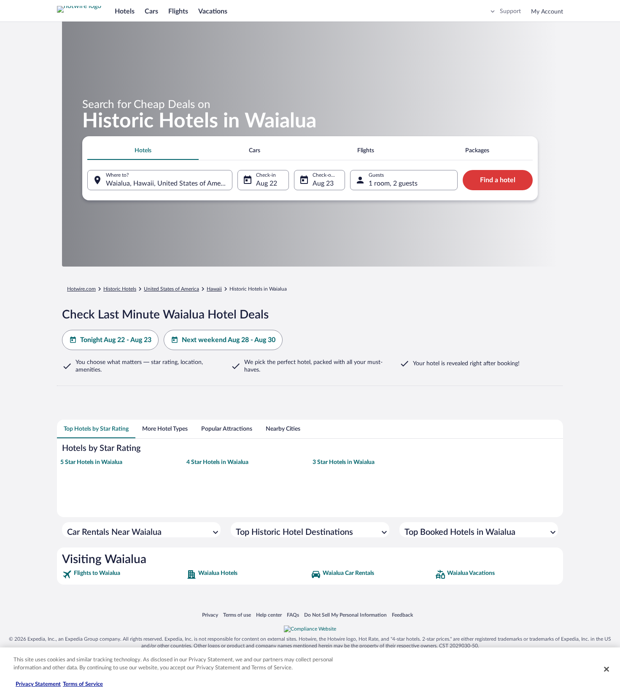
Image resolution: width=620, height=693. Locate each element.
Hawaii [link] (214, 288)
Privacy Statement (38, 684)
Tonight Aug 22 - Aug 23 (115, 340)
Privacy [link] (210, 614)
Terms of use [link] (237, 614)
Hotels (125, 11)
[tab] (143, 150)
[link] (123, 574)
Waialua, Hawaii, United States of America (169, 183)
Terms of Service (83, 684)
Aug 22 (266, 183)
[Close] (606, 669)
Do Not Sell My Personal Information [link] (345, 614)
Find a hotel (497, 180)
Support (510, 11)
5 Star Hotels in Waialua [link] (91, 462)
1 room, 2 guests (393, 183)
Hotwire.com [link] (81, 288)
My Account (547, 12)
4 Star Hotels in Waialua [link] (217, 462)
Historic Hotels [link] (119, 288)
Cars (151, 11)
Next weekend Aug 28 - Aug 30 (228, 340)
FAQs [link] (293, 614)
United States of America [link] (171, 288)
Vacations (212, 11)
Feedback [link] (402, 614)
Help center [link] (269, 614)
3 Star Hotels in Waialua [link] (344, 462)
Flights (178, 11)
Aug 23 (323, 183)
